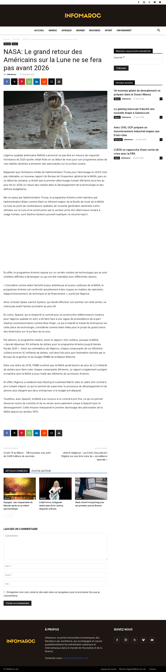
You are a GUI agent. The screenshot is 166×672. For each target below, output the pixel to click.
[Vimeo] (154, 2)
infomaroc (11, 74)
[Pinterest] (21, 81)
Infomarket (124, 30)
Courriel (119, 57)
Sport (108, 30)
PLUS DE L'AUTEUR (41, 471)
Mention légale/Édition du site (132, 669)
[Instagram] (144, 2)
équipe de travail (108, 669)
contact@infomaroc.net (75, 658)
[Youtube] (160, 2)
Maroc (53, 30)
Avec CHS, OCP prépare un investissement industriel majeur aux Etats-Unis (137, 131)
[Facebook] (138, 2)
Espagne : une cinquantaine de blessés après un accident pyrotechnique (18, 505)
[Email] (51, 81)
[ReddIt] (44, 81)
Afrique (67, 30)
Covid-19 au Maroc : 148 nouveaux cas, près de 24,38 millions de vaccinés (27, 454)
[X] (149, 2)
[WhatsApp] (29, 81)
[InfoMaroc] (83, 16)
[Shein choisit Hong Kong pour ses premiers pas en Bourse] (91, 489)
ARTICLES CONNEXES (17, 471)
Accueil (39, 30)
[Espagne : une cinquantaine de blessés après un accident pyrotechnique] (20, 489)
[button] (158, 30)
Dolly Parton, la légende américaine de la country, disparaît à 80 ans (51, 505)
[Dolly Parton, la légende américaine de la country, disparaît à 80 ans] (55, 489)
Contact (152, 669)
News (15, 44)
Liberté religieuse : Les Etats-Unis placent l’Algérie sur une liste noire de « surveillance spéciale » (84, 456)
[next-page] (11, 515)
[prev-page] (6, 515)
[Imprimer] (59, 81)
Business (94, 30)
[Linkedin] (36, 81)
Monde (80, 30)
